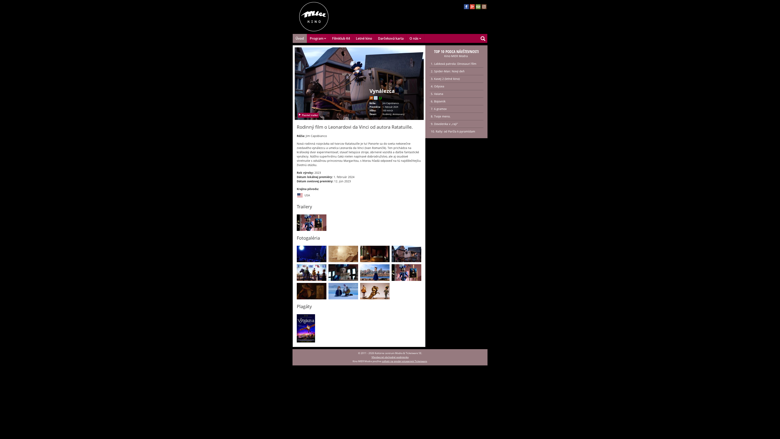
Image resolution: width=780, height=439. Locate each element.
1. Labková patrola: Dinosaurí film (453, 64)
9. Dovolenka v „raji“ (444, 124)
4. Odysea (437, 86)
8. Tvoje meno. (441, 116)
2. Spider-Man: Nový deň (448, 71)
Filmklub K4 (341, 38)
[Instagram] (484, 6)
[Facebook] (466, 6)
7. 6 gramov (439, 109)
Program (317, 38)
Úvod (300, 38)
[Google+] (472, 6)
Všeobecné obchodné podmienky (390, 357)
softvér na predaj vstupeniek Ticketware (404, 361)
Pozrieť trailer (310, 115)
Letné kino (364, 38)
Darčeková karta (391, 38)
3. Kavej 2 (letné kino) (445, 79)
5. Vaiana (437, 94)
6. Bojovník (438, 101)
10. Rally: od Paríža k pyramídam (453, 131)
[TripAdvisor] (478, 6)
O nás (414, 38)
